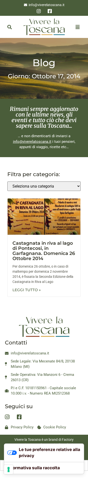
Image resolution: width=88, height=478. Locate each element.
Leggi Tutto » (26, 290)
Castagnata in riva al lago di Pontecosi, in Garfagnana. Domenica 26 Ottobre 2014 (43, 250)
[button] (9, 27)
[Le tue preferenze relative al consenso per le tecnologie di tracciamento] (8, 469)
